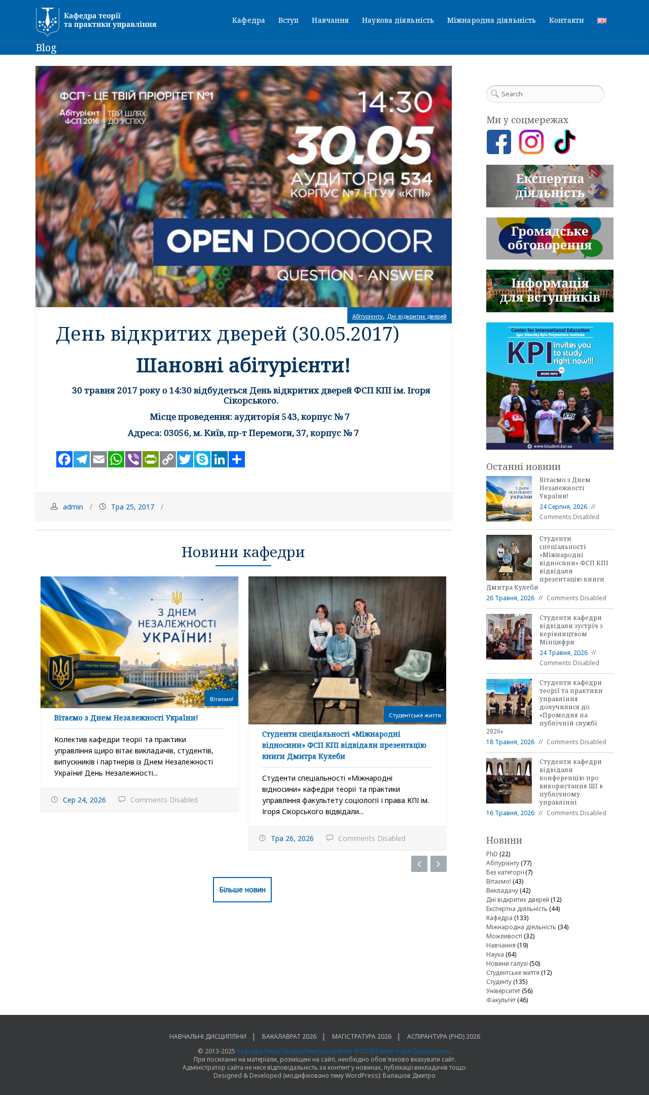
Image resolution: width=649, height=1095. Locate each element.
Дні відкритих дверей (417, 316)
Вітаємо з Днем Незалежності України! (126, 717)
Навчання (330, 20)
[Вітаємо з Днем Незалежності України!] (139, 642)
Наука (495, 954)
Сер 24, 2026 (84, 800)
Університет (503, 991)
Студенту (499, 981)
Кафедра (248, 20)
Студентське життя (415, 715)
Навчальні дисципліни (207, 1036)
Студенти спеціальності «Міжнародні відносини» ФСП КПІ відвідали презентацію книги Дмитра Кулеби (344, 745)
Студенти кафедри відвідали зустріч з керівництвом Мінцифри (571, 629)
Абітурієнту (367, 316)
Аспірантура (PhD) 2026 (443, 1036)
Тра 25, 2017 (132, 507)
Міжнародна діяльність (491, 20)
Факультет (501, 1000)
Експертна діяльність (517, 908)
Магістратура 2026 (361, 1036)
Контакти (566, 20)
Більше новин (242, 889)
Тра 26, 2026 (292, 838)
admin (73, 507)
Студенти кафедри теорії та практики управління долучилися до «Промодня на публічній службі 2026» (544, 707)
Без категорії (505, 872)
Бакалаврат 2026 (289, 1036)
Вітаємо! (221, 699)
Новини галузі (507, 963)
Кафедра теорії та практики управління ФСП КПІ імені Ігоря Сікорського (343, 1051)
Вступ (288, 20)
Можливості (504, 936)
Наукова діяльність (398, 20)
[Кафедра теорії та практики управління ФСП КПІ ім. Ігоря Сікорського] (98, 22)
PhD (492, 854)
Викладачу (502, 890)
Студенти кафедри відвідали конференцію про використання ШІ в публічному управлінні (571, 782)
